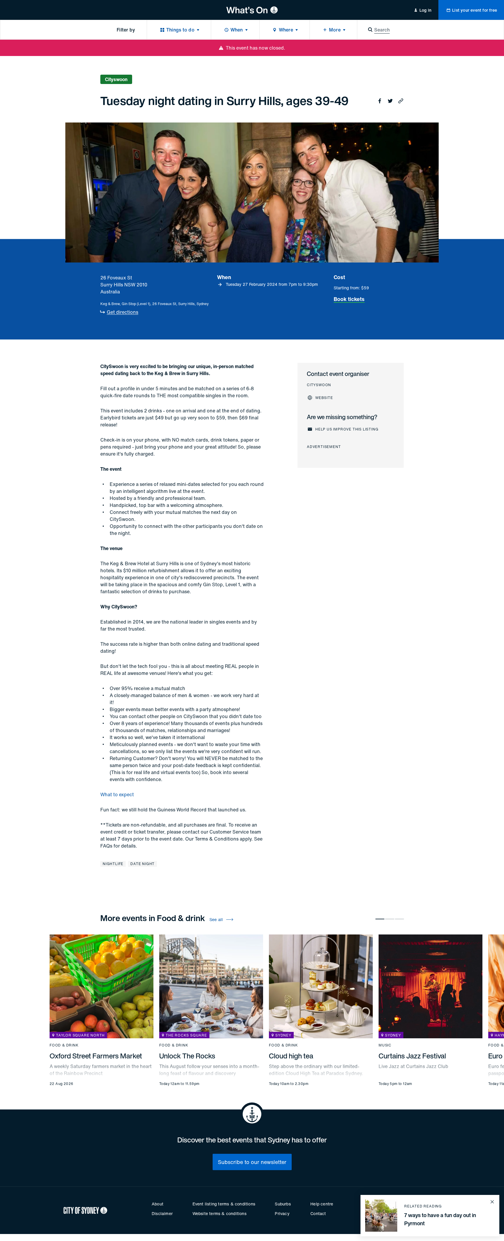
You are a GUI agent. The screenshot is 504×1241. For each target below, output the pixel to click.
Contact (318, 1213)
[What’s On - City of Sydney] (252, 10)
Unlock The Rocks (187, 1056)
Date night (142, 863)
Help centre (321, 1204)
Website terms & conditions (219, 1213)
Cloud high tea (291, 1056)
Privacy (282, 1213)
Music (385, 1045)
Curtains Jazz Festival (412, 1056)
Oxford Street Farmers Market (96, 1056)
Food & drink (64, 1045)
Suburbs (282, 1204)
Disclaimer (162, 1213)
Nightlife (113, 863)
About (157, 1204)
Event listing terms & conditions (223, 1204)
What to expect (117, 794)
